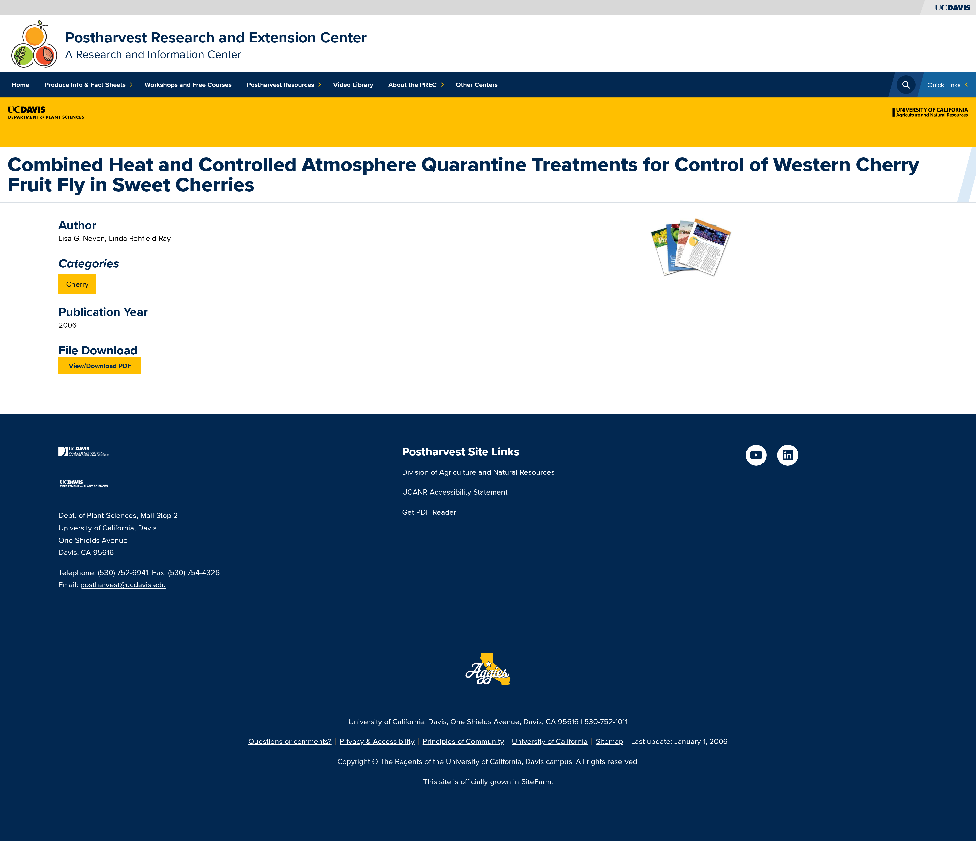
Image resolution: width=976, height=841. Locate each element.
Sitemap (609, 741)
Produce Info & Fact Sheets (85, 84)
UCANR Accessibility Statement (455, 491)
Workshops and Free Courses (188, 84)
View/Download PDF (100, 366)
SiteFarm (536, 781)
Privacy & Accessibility (377, 741)
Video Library (353, 84)
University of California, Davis (397, 721)
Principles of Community (463, 741)
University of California (550, 741)
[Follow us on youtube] (756, 455)
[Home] (34, 43)
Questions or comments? (290, 741)
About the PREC (412, 84)
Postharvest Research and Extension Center (216, 37)
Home (20, 84)
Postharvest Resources (280, 84)
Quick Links (944, 84)
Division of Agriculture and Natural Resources (478, 472)
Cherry (77, 284)
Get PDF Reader (429, 511)
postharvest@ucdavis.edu (123, 584)
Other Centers (477, 84)
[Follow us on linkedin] (787, 455)
